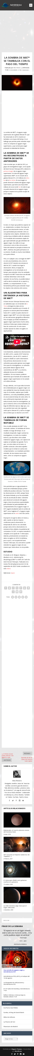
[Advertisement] (17, 31)
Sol (19, 187)
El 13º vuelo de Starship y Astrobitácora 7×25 (17, 989)
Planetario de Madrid (11, 1026)
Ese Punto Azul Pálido (11, 1008)
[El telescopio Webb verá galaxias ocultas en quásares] (17, 869)
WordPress (18, 1051)
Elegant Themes (17, 1049)
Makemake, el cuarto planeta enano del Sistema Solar (16, 831)
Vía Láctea (12, 180)
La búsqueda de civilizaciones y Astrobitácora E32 (14, 983)
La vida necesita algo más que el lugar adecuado (15, 906)
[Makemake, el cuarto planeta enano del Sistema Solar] (17, 819)
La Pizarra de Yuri (9, 1022)
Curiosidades (14, 70)
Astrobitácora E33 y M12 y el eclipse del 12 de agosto (17, 977)
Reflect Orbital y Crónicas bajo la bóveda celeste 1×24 (14, 996)
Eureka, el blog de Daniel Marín (14, 1012)
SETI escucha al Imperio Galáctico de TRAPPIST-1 (16, 855)
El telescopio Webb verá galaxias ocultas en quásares (15, 881)
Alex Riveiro (17, 68)
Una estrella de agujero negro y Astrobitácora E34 (14, 971)
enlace (9, 568)
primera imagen (8, 171)
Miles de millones (9, 1017)
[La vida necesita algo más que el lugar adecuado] (17, 895)
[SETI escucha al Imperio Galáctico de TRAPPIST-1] (17, 844)
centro (17, 513)
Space (13, 573)
